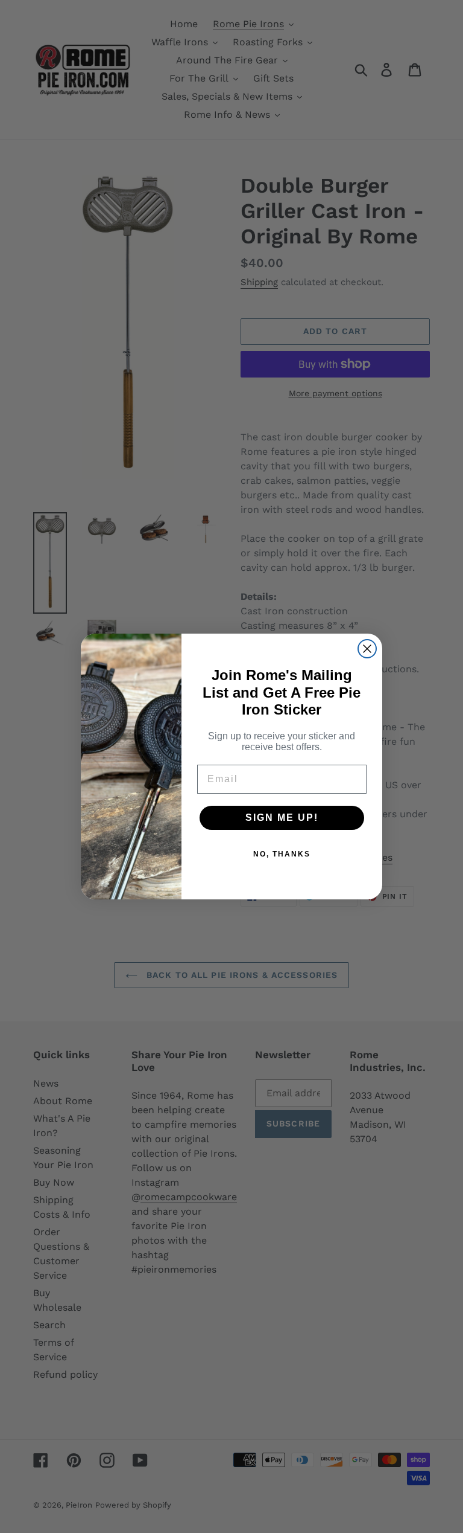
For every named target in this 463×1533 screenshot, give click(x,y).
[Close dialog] (367, 649)
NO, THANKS (281, 854)
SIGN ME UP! (281, 817)
